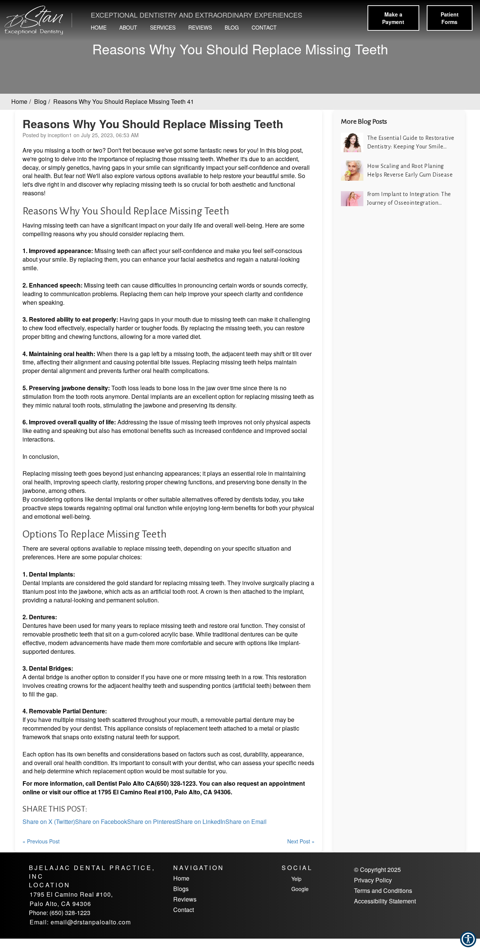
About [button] (128, 27)
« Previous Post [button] (41, 841)
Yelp (296, 878)
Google (300, 889)
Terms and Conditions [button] (383, 891)
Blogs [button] (181, 888)
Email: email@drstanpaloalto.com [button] (80, 922)
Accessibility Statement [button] (385, 901)
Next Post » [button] (301, 841)
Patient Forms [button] (450, 17)
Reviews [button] (200, 27)
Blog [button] (232, 27)
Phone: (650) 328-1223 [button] (59, 912)
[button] (35, 20)
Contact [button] (264, 27)
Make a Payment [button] (393, 17)
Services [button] (163, 27)
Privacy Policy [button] (373, 880)
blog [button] (40, 101)
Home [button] (98, 27)
